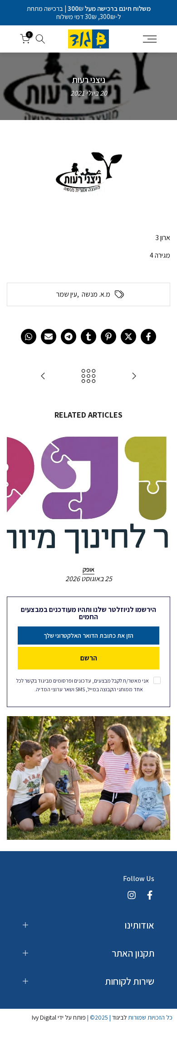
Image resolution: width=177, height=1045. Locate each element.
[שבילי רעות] (43, 376)
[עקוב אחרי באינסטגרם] (131, 895)
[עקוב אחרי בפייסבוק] (149, 895)
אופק (88, 569)
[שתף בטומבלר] (88, 336)
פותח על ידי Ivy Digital (59, 1017)
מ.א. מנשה (96, 294)
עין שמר (66, 294)
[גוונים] (134, 376)
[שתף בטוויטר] (128, 336)
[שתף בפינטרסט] (108, 336)
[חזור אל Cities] (88, 376)
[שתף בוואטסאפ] (28, 336)
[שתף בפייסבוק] (148, 336)
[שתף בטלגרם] (68, 336)
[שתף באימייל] (48, 336)
